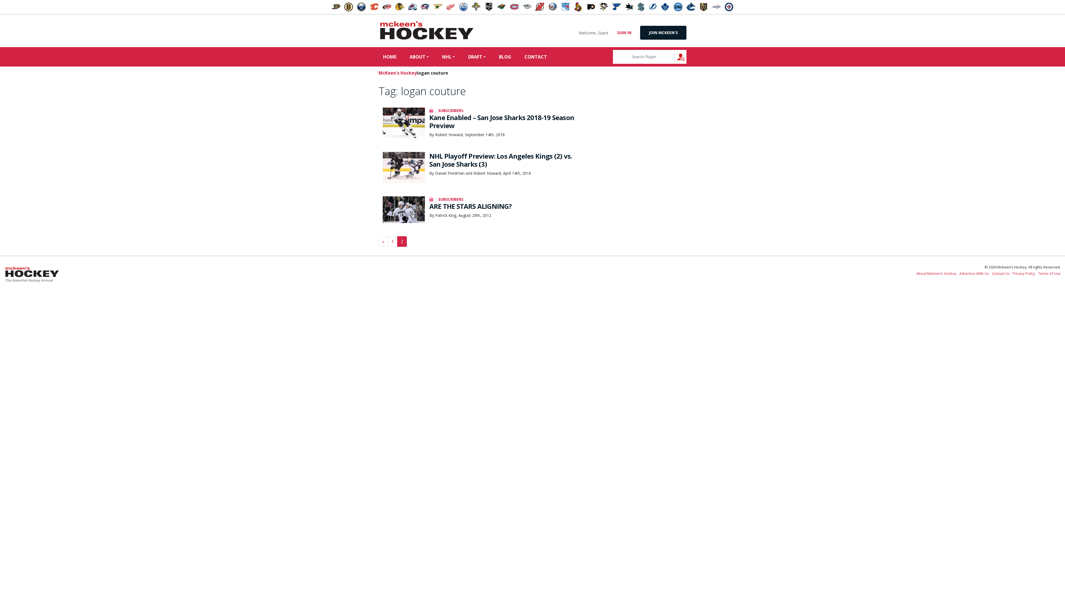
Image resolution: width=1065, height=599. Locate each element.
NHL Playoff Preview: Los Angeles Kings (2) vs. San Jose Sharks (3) (500, 160)
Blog (505, 57)
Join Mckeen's (663, 32)
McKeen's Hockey (427, 30)
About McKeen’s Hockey (936, 273)
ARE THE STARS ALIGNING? (470, 206)
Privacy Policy (1024, 273)
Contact (535, 57)
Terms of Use (1049, 273)
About (417, 57)
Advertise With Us (974, 273)
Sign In (624, 32)
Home (389, 57)
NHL (447, 57)
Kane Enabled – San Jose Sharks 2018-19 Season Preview (501, 121)
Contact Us (1001, 273)
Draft (475, 57)
